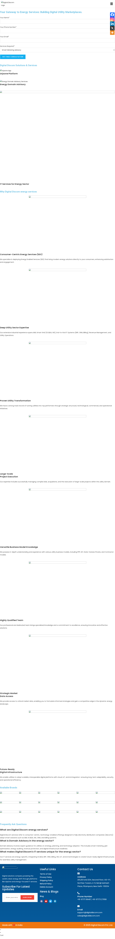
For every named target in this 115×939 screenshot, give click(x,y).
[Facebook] (112, 14)
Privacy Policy (46, 877)
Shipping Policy (46, 880)
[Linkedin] (112, 23)
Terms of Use (45, 874)
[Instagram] (112, 19)
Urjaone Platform (9, 73)
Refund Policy (46, 884)
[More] (112, 32)
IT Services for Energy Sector (14, 184)
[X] (112, 28)
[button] (111, 3)
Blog (42, 896)
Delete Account (46, 887)
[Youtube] (46, 901)
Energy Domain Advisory (13, 84)
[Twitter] (50, 901)
